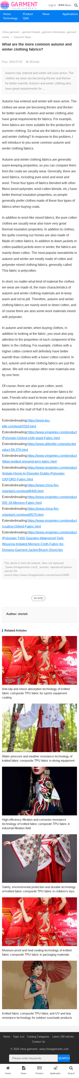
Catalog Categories (38, 1036)
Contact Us (38, 1041)
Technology (10, 18)
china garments (29, 1048)
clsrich (23, 614)
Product (28, 14)
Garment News (22, 37)
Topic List (18, 1036)
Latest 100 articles (63, 1036)
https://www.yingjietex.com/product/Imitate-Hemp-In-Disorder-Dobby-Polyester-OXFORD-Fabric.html (39, 473)
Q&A (26, 18)
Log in (52, 5)
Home (7, 14)
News (46, 14)
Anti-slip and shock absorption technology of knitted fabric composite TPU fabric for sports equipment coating (36, 693)
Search (64, 1058)
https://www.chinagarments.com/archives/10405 (41, 575)
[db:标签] (38, 598)
